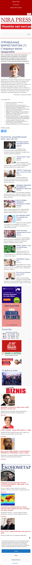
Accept (16, 551)
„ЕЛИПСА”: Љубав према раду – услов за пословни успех (23, 171)
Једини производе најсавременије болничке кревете (23, 232)
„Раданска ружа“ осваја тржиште (23, 157)
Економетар (16, 4)
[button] (29, 538)
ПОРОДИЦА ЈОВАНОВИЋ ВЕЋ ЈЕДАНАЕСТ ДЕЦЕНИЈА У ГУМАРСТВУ (23, 186)
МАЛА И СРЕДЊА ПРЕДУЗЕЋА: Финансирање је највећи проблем (23, 202)
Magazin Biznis (16, 1)
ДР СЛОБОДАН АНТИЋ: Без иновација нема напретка (23, 217)
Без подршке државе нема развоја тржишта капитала (22, 143)
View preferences (16, 560)
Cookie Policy (15, 563)
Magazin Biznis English (16, 7)
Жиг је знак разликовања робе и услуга (23, 273)
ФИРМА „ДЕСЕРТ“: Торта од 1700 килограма (23, 246)
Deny (16, 555)
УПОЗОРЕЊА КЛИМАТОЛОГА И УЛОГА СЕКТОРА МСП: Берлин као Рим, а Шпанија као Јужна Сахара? (15, 508)
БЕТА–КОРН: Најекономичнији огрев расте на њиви (16, 532)
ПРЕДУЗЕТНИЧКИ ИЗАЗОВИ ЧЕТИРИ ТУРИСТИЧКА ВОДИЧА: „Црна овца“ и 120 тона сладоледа (14, 484)
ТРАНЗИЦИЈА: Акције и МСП (23, 259)
